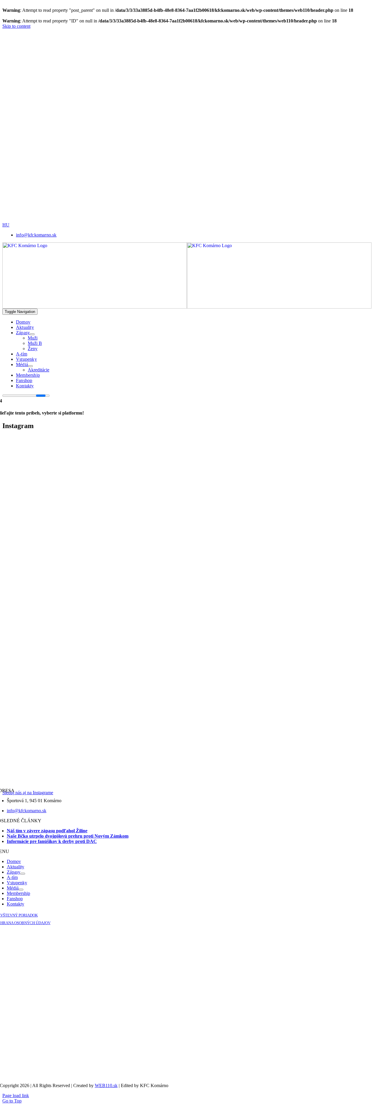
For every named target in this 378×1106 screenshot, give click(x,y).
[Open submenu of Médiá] (30, 366)
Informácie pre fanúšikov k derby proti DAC (52, 841)
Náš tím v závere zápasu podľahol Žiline (47, 830)
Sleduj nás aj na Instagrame (27, 792)
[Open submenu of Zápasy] (32, 334)
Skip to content (16, 26)
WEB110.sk (106, 1085)
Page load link (15, 1095)
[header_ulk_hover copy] (202, 102)
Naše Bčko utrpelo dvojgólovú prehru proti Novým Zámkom (67, 836)
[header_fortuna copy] (200, 61)
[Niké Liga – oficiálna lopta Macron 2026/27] (242, 220)
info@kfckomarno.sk (26, 810)
